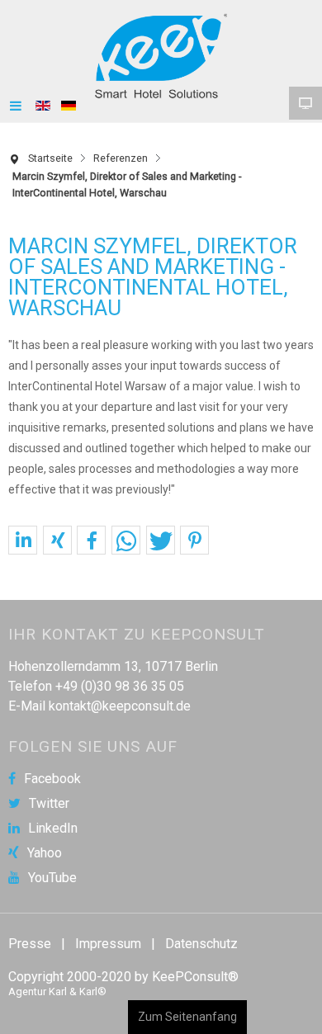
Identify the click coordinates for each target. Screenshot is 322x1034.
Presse (29, 943)
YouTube (52, 878)
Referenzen (120, 158)
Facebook (52, 779)
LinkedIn (53, 828)
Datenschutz (201, 943)
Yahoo (44, 853)
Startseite (50, 158)
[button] (22, 540)
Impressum (108, 943)
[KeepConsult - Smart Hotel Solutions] (161, 55)
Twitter (49, 803)
